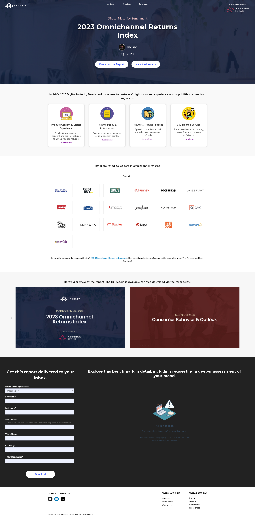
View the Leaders (146, 64)
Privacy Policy (88, 514)
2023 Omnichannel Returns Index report (109, 258)
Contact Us (167, 505)
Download (144, 4)
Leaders (110, 4)
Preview (127, 4)
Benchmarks (194, 504)
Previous (10, 318)
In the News (167, 501)
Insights (192, 498)
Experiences (194, 508)
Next (244, 318)
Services (193, 501)
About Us (166, 498)
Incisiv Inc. (65, 514)
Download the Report (111, 64)
